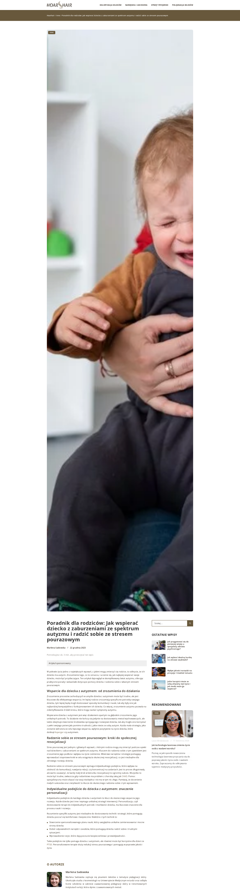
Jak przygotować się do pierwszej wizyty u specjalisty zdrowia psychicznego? (178, 645)
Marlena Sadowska (56, 648)
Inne (52, 32)
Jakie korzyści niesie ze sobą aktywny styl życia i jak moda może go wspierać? (178, 685)
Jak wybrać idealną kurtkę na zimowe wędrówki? (179, 658)
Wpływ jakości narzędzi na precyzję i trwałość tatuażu (179, 671)
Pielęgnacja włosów (182, 5)
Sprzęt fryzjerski (159, 5)
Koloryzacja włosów (111, 5)
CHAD (124, 776)
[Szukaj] (190, 623)
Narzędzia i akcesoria (136, 5)
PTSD (49, 844)
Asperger (59, 732)
